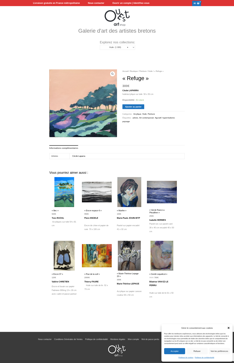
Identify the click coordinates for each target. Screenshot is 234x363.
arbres (135, 118)
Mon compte (133, 339)
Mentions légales (117, 339)
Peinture (143, 71)
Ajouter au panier (133, 107)
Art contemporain (146, 118)
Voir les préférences (219, 351)
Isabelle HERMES (157, 220)
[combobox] (117, 47)
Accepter (175, 351)
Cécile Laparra (78, 156)
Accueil (125, 71)
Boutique (134, 71)
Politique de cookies (185, 358)
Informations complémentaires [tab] (63, 148)
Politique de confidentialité (204, 358)
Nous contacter (45, 339)
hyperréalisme (168, 118)
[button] (228, 328)
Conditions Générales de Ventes (68, 339)
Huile (150, 71)
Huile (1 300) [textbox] (118, 47)
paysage (126, 121)
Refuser (197, 351)
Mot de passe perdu (150, 339)
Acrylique (137, 114)
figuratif (158, 118)
